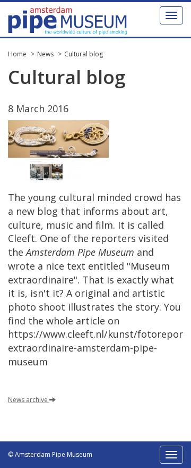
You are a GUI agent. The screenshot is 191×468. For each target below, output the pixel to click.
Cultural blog (83, 54)
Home (17, 54)
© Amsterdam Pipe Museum (50, 454)
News (45, 54)
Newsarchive (28, 399)
